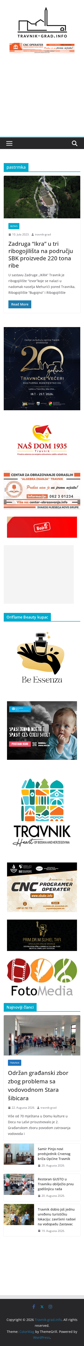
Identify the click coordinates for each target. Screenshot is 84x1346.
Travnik (14, 1062)
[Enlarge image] (74, 333)
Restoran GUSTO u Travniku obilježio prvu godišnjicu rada (56, 1184)
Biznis (14, 226)
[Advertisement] (42, 97)
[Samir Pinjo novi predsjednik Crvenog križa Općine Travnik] (19, 1157)
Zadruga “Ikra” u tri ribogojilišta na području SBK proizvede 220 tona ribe (40, 254)
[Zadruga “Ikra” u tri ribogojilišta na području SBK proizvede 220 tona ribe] (42, 197)
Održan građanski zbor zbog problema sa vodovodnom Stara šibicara (38, 1085)
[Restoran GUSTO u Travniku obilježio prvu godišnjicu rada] (19, 1187)
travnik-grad (43, 234)
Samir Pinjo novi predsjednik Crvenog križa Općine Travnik (54, 1154)
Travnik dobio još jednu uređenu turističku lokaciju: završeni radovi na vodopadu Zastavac (57, 1216)
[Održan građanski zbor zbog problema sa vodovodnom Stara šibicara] (42, 1035)
